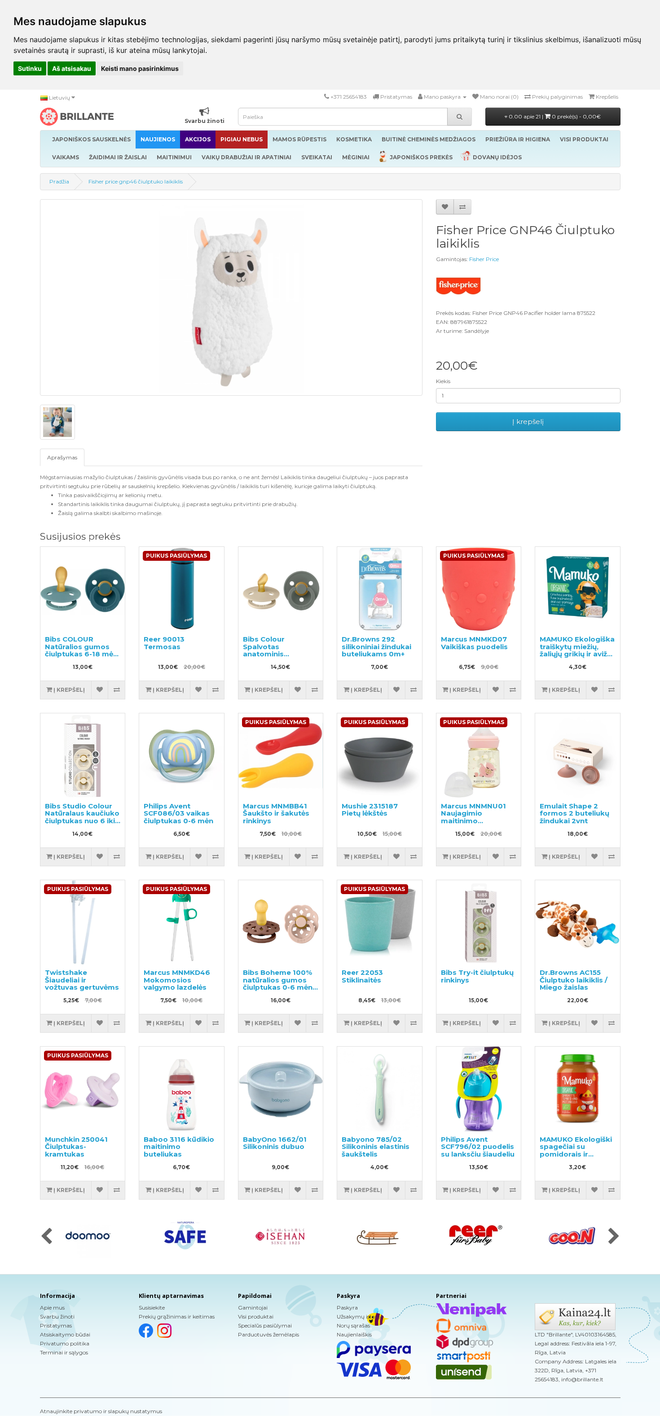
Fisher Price (484, 259)
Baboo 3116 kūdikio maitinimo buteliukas (179, 1146)
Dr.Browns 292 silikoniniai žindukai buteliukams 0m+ (376, 646)
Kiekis (443, 381)
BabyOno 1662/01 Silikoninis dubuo (275, 1143)
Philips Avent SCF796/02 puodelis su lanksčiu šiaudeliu (478, 1146)
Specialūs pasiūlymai (265, 1325)
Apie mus (52, 1307)
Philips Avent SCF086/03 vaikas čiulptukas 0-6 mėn (178, 813)
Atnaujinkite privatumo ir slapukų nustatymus (101, 1411)
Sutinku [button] (30, 68)
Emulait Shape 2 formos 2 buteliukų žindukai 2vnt (574, 813)
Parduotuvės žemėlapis (268, 1334)
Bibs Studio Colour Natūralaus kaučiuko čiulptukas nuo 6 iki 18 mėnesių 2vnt (82, 817)
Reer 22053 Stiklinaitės (362, 976)
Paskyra (347, 1307)
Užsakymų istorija (360, 1316)
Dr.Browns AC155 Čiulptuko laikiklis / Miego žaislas (573, 979)
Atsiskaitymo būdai (65, 1334)
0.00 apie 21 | (554, 116)
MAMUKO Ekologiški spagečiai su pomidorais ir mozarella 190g (576, 1150)
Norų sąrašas (353, 1325)
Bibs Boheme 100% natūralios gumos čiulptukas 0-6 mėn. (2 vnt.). (278, 983)
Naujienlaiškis (354, 1334)
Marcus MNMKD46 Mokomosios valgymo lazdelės (177, 979)
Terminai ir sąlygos (64, 1352)
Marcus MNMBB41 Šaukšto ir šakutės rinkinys (276, 813)
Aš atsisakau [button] (71, 68)
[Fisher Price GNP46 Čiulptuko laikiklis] (231, 297)
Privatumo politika (64, 1343)
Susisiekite (152, 1307)
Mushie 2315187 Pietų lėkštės (370, 810)
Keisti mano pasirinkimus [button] (140, 68)
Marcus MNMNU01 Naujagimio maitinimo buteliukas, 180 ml (473, 817)
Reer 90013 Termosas (164, 643)
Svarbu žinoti (57, 1316)
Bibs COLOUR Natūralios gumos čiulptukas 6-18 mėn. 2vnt (82, 650)
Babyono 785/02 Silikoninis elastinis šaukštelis (375, 1146)
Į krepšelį (528, 421)
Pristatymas (56, 1325)
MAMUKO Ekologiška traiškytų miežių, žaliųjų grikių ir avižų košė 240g (577, 650)
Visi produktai (255, 1316)
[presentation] (46, 1237)
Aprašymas (62, 457)
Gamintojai (253, 1307)
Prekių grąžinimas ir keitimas (177, 1316)
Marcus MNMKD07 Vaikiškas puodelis (474, 643)
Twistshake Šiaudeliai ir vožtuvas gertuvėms (82, 979)
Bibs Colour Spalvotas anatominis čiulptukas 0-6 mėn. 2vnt (278, 654)
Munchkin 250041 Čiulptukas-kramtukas (76, 1146)
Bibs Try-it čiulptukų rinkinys (477, 976)
